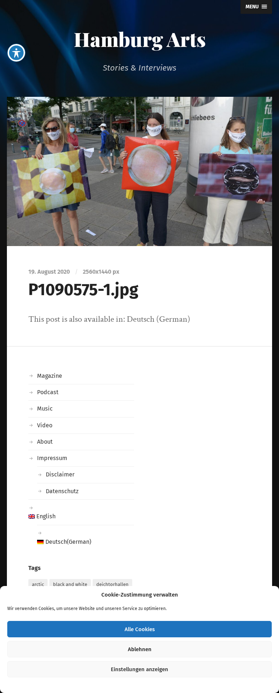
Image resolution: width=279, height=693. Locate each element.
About (45, 441)
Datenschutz (62, 491)
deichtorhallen (112, 584)
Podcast (47, 392)
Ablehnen (139, 649)
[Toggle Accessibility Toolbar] (16, 53)
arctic (38, 584)
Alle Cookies (140, 629)
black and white (70, 584)
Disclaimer (60, 474)
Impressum (52, 458)
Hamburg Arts (140, 39)
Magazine (49, 375)
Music (45, 408)
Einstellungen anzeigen (139, 669)
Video (44, 425)
